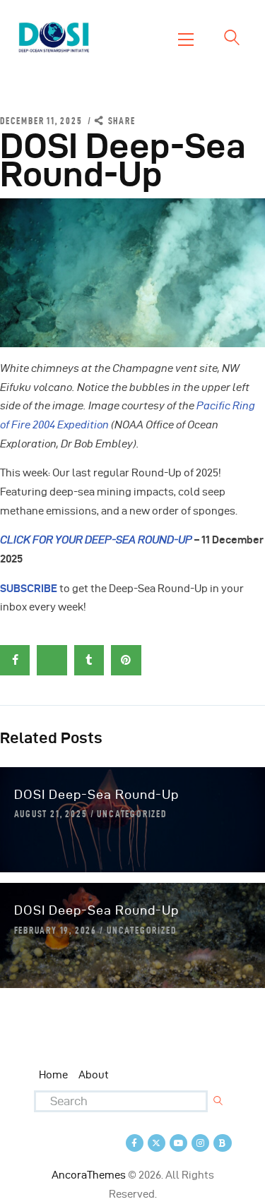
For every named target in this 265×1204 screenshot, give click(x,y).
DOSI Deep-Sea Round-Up (96, 794)
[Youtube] (178, 1143)
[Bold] (222, 1143)
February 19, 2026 (56, 930)
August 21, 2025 (51, 813)
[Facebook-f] (134, 1143)
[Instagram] (200, 1143)
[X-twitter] (156, 1143)
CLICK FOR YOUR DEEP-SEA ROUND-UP (96, 540)
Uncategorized (131, 813)
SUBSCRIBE (28, 588)
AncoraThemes (89, 1175)
